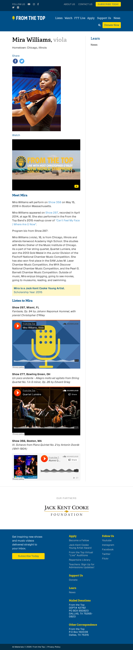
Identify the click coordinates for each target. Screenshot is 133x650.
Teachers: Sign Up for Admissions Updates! (81, 566)
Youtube (107, 540)
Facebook (108, 549)
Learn (95, 38)
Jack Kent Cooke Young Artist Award (80, 546)
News (117, 18)
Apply (91, 18)
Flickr (105, 558)
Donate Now (111, 25)
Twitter (106, 554)
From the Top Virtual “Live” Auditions (81, 554)
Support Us (104, 18)
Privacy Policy (53, 647)
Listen (59, 18)
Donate (73, 579)
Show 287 (51, 212)
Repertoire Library (79, 559)
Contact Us (85, 4)
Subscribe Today (108, 4)
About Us (69, 4)
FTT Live (79, 18)
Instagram (108, 544)
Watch (68, 18)
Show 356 (54, 202)
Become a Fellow (79, 540)
